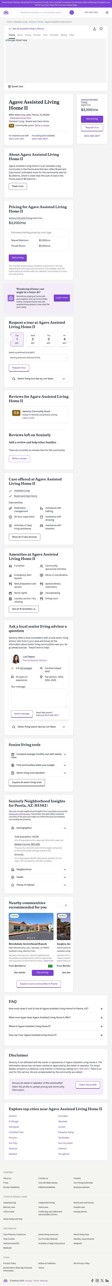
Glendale (62, 1122)
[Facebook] (92, 1280)
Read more (17, 186)
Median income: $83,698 (27, 844)
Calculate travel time (20, 118)
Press (5, 1183)
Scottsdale (63, 1138)
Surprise (13, 1149)
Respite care (79, 1207)
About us (7, 1178)
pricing (28, 35)
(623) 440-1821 (16, 139)
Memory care (9, 1207)
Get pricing (17, 258)
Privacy (28, 1281)
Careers (77, 1178)
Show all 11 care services (24, 537)
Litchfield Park (16, 1132)
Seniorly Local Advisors (84, 1239)
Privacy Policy (9, 1263)
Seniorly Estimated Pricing (20, 218)
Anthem (13, 1116)
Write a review (19, 459)
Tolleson (62, 1149)
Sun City (13, 1143)
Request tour (92, 128)
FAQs (71, 35)
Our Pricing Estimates (83, 1183)
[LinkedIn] (107, 1280)
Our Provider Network (48, 1239)
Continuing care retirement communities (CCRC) (50, 1213)
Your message (18, 687)
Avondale (63, 1116)
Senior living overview (12, 1219)
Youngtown (64, 1154)
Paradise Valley (66, 1132)
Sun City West (65, 1143)
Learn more (62, 298)
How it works (9, 1239)
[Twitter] (102, 1280)
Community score (24, 126)
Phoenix (13, 1138)
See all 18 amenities (22, 609)
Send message (21, 714)
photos (12, 35)
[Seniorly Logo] (6, 12)
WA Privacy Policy (82, 1263)
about (20, 35)
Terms (41, 1268)
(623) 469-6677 (40, 139)
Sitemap (44, 1281)
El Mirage (13, 1122)
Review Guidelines (11, 1187)
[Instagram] (97, 1280)
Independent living (46, 1203)
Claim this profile (88, 1085)
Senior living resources (48, 1235)
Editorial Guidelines (46, 1187)
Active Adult (8, 1212)
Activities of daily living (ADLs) (51, 1243)
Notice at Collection (47, 1263)
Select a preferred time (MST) (22, 353)
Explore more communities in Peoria (39, 984)
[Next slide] (69, 338)
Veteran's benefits (11, 1243)
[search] (72, 12)
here (75, 5)
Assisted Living (22, 491)
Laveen (62, 1127)
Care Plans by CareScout (14, 1235)
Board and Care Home (25, 496)
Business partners (81, 1187)
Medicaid (7, 1248)
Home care (43, 1207)
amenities (54, 35)
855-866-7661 (91, 12)
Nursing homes (80, 1212)
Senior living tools (81, 1235)
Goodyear (14, 1127)
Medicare (78, 1243)
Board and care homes (84, 1203)
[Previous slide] (8, 338)
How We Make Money (48, 1183)
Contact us (43, 1178)
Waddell (13, 1154)
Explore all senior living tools (27, 782)
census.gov (14, 814)
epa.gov (26, 814)
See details (19, 973)
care (45, 35)
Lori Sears (29, 657)
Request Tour (19, 368)
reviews (37, 35)
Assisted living (9, 1203)
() (26, 668)
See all (28, 29)
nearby (64, 35)
